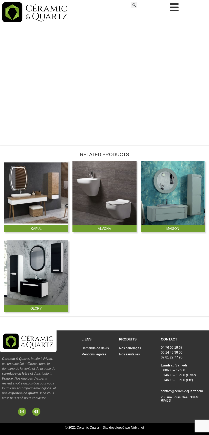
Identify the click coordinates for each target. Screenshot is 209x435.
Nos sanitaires (129, 354)
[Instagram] (22, 412)
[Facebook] (36, 412)
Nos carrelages (130, 348)
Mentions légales (93, 354)
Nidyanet (137, 427)
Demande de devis (95, 348)
